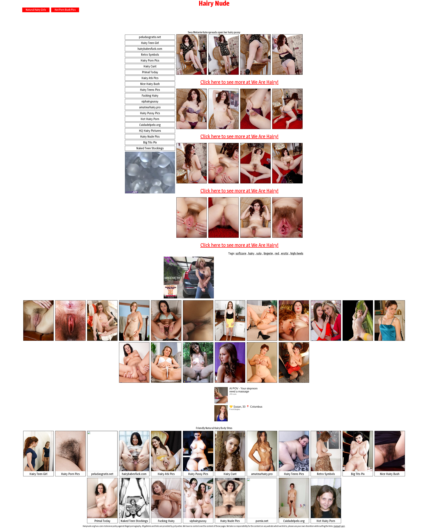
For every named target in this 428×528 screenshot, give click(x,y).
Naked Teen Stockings (150, 148)
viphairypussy (149, 101)
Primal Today (150, 72)
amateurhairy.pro (150, 107)
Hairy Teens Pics (150, 89)
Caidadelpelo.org (150, 125)
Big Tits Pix (150, 142)
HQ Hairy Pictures (150, 130)
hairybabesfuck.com (150, 48)
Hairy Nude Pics (150, 136)
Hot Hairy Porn (150, 119)
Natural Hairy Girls (36, 9)
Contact (337, 526)
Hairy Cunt (149, 66)
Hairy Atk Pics (149, 78)
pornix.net (262, 521)
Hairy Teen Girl (150, 43)
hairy (251, 253)
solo (259, 253)
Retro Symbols (150, 54)
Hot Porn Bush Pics (65, 9)
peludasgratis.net (150, 37)
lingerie (268, 253)
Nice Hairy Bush (150, 84)
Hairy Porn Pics (150, 60)
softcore (241, 253)
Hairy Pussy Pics (150, 113)
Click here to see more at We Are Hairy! (239, 82)
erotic (284, 253)
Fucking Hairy (150, 95)
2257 (343, 526)
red (277, 253)
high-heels (296, 253)
